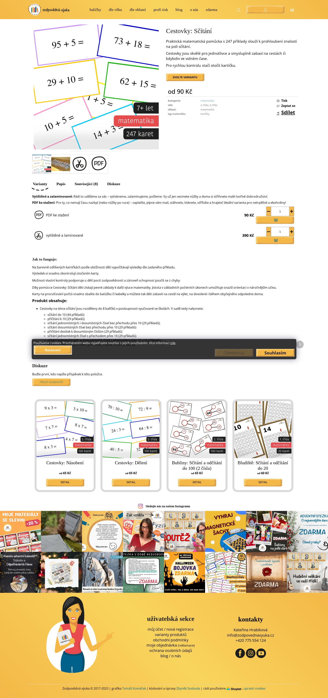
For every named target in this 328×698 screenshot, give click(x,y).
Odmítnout (234, 353)
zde (172, 343)
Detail (65, 482)
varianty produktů (170, 634)
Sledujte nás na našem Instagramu (168, 506)
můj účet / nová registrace (171, 629)
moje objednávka (170, 645)
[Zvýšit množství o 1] (291, 211)
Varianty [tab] (40, 184)
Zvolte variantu (185, 77)
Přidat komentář (51, 382)
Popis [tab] (60, 184)
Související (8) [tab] (86, 184)
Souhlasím (275, 353)
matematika (207, 100)
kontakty (250, 619)
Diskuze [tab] (113, 184)
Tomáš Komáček (134, 688)
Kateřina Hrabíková (250, 629)
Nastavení (53, 350)
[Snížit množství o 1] (268, 211)
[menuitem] (95, 10)
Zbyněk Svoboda (188, 688)
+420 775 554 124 (251, 640)
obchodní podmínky (170, 640)
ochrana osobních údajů (170, 650)
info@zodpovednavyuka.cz (250, 635)
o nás (176, 655)
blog (164, 655)
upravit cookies (255, 688)
